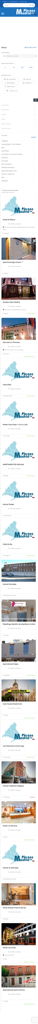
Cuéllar (6, 1001)
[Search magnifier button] (33, 5)
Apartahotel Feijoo (11, 664)
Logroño (6, 635)
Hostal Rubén (8, 504)
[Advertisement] (19, 30)
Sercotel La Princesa (11, 342)
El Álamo (6, 233)
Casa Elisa (7, 384)
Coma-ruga (7, 757)
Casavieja (7, 797)
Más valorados (11, 83)
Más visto (28, 79)
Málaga (6, 475)
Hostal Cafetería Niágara (13, 786)
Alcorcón (6, 354)
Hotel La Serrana (10, 826)
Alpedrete (7, 675)
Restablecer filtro (31, 47)
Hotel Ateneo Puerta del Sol (14, 908)
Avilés (5, 837)
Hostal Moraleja (9, 584)
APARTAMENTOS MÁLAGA (13, 464)
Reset (32, 137)
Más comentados (11, 79)
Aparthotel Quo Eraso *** (13, 262)
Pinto (5, 959)
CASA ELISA (7, 544)
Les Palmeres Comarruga (13, 746)
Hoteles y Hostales (15, 224)
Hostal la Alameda (10, 868)
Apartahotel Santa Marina (14, 990)
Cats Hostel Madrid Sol (12, 704)
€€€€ (31, 67)
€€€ (22, 67)
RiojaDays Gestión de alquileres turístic (19, 624)
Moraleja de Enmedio (10, 595)
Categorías (5, 52)
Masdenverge (8, 396)
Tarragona (7, 555)
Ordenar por (6, 75)
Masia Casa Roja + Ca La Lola (15, 424)
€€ (14, 67)
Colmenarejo (7, 515)
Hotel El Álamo (9, 220)
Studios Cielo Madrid (11, 302)
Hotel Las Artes (9, 947)
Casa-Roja (7, 436)
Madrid (6, 273)
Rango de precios (7, 63)
